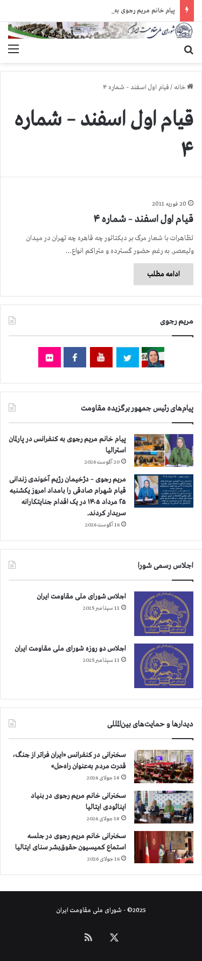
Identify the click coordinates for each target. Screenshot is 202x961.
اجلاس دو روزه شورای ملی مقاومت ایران (70, 648)
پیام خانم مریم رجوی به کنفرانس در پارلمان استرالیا (111, 10)
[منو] (13, 49)
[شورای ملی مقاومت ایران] (101, 30)
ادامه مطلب (163, 274)
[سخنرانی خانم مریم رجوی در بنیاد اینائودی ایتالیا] (163, 807)
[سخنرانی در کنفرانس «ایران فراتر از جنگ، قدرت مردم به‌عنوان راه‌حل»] (163, 766)
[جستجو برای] (188, 49)
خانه (180, 87)
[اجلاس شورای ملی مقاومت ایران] (163, 613)
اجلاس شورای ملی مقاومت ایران (81, 596)
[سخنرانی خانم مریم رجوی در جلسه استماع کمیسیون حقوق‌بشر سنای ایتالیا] (163, 847)
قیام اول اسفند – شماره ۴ (143, 219)
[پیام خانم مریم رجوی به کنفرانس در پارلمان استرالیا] (163, 450)
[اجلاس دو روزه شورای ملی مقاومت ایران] (163, 666)
